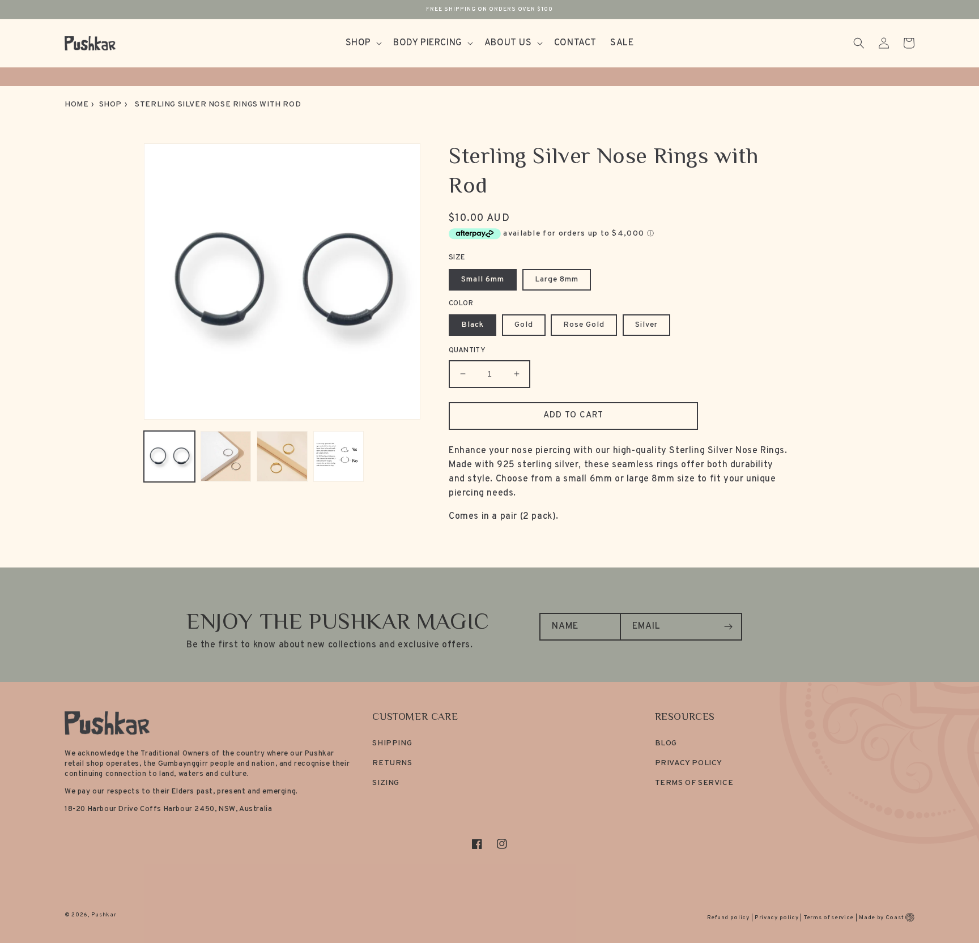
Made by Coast (881, 917)
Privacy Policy (688, 763)
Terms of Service (694, 783)
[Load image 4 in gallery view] (338, 456)
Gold (523, 325)
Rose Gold (584, 325)
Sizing (385, 783)
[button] (362, 43)
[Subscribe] (728, 627)
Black (472, 325)
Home (76, 104)
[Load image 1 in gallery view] (169, 456)
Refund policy (728, 917)
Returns (392, 763)
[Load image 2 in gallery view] (226, 456)
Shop (110, 104)
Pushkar (104, 915)
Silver (646, 325)
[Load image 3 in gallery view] (282, 456)
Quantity (467, 350)
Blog (666, 743)
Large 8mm (556, 279)
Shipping (392, 743)
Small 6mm (482, 279)
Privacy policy (777, 917)
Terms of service (829, 917)
